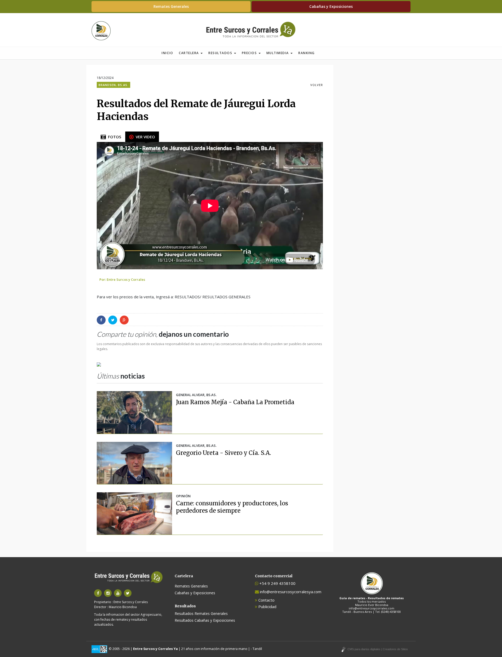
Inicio (167, 53)
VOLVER (316, 85)
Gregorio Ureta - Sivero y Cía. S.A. (223, 452)
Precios (250, 53)
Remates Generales (171, 6)
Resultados (220, 53)
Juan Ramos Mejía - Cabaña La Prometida (235, 402)
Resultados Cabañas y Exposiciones (205, 620)
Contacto (266, 600)
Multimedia (278, 53)
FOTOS (113, 136)
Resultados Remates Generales (201, 613)
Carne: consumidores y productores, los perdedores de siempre (232, 507)
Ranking (306, 53)
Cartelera (189, 53)
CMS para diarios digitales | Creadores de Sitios (377, 649)
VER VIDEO (144, 136)
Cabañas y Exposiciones (331, 6)
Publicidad (266, 606)
